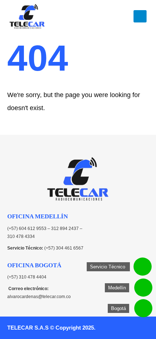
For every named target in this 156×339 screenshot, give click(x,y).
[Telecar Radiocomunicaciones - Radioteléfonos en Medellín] (27, 16)
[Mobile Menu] (140, 16)
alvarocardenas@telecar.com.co (39, 296)
